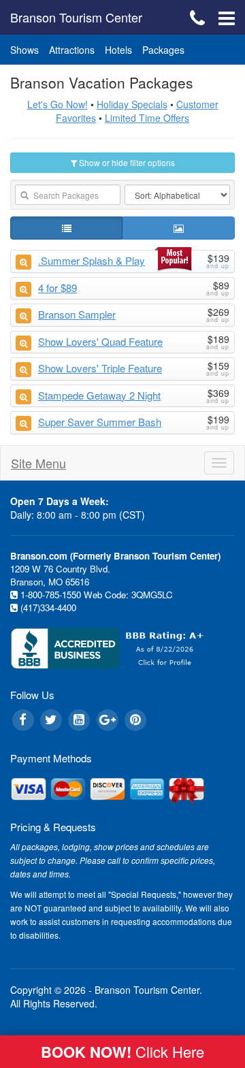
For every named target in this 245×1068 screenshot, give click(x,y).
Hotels (118, 49)
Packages (163, 49)
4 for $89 (57, 287)
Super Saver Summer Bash (99, 422)
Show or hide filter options (126, 162)
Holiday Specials (132, 104)
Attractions (72, 49)
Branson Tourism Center (76, 17)
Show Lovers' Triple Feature (100, 368)
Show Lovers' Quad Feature (100, 341)
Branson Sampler (77, 314)
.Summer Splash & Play (91, 260)
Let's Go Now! (57, 104)
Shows (24, 49)
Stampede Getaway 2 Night (99, 395)
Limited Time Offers (147, 118)
